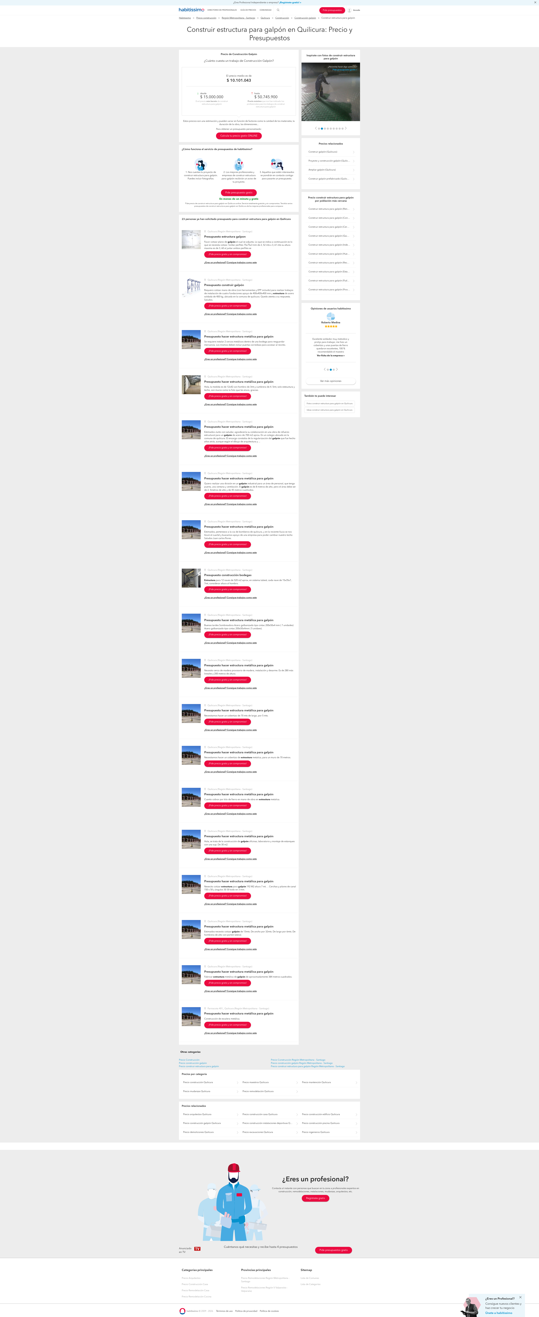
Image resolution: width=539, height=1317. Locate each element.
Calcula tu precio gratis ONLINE (238, 136)
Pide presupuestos (332, 10)
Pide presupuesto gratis (238, 192)
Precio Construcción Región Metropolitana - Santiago (298, 1060)
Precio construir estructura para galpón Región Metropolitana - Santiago (308, 1066)
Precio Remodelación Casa (195, 1290)
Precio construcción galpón (193, 1063)
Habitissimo (185, 18)
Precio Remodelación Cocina (196, 1297)
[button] (315, 128)
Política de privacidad (246, 1311)
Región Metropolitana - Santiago (238, 18)
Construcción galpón (305, 18)
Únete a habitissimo (498, 1313)
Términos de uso (224, 1311)
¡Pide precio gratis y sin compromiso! (228, 254)
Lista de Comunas (310, 1278)
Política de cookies (269, 1311)
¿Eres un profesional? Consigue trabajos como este (230, 263)
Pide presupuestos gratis (333, 1250)
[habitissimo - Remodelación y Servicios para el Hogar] (192, 9)
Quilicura (265, 18)
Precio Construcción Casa (195, 1284)
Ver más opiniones (330, 373)
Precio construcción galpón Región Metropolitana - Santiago (302, 1063)
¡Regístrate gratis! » (290, 3)
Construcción (282, 18)
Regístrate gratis (315, 1198)
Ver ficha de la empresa (330, 347)
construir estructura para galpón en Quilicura (329, 396)
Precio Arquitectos (191, 1278)
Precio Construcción (189, 1060)
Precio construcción (206, 18)
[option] (331, 92)
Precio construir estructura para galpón (199, 1066)
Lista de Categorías (310, 1284)
